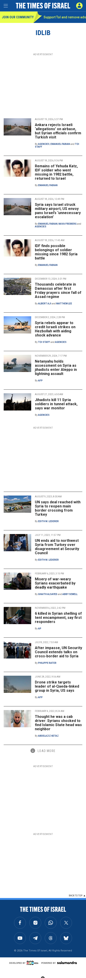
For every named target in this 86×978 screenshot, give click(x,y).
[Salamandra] (67, 962)
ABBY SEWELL (70, 594)
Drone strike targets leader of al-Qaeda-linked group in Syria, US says (57, 686)
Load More (46, 751)
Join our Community (17, 17)
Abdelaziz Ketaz (48, 736)
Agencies (44, 144)
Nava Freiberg (67, 224)
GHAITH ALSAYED (47, 594)
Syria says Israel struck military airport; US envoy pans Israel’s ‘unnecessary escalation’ (58, 210)
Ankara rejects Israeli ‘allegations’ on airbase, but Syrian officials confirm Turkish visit (58, 131)
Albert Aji (44, 303)
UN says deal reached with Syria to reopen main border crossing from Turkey (57, 508)
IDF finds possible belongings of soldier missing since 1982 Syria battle (56, 252)
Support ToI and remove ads (65, 17)
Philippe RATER (47, 663)
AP (39, 628)
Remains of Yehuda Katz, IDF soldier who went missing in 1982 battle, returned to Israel (56, 172)
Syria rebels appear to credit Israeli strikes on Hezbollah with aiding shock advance (55, 329)
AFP (40, 380)
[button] (79, 6)
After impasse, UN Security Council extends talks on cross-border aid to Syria (58, 652)
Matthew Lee (64, 303)
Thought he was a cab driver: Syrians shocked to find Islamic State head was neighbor (58, 722)
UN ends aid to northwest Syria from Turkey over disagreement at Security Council (57, 546)
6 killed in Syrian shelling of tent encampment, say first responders (58, 617)
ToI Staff (44, 342)
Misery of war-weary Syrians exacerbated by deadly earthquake (55, 583)
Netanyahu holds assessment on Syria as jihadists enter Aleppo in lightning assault (56, 367)
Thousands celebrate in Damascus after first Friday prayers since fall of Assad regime (58, 290)
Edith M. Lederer (48, 521)
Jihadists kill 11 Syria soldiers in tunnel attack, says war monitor (56, 404)
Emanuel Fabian (60, 144)
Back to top (75, 895)
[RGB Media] (33, 963)
